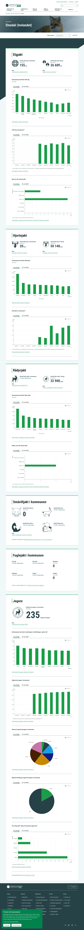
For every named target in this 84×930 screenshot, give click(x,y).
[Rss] (75, 925)
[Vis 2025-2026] (41, 117)
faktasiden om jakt (30, 875)
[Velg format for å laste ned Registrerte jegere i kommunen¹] (68, 688)
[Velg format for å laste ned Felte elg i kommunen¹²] (68, 138)
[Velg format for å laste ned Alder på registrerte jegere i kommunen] (68, 737)
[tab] (16, 86)
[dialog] (22, 918)
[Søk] (77, 5)
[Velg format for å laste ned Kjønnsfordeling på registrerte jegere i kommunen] (68, 785)
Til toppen (73, 886)
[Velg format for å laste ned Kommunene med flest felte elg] (68, 90)
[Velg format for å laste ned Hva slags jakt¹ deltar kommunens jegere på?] (68, 834)
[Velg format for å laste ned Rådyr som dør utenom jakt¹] (68, 453)
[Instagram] (72, 925)
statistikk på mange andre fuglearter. (35, 585)
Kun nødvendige (16, 925)
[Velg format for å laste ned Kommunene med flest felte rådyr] (68, 405)
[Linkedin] (69, 925)
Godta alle (6, 925)
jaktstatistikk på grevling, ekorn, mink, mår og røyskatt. (39, 539)
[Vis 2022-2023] (41, 433)
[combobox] (63, 35)
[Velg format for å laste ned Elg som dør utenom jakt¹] (68, 187)
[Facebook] (65, 925)
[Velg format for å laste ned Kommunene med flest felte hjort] (68, 270)
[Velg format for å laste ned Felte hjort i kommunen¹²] (68, 319)
